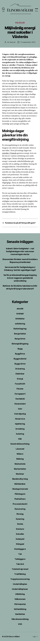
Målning (20, 459)
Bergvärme (20, 339)
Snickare (20, 529)
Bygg (20, 349)
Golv (20, 409)
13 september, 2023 (27, 42)
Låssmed (20, 449)
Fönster (20, 389)
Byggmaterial (20, 359)
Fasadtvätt (20, 384)
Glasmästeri (20, 404)
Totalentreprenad (20, 569)
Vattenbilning (20, 609)
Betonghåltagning (20, 344)
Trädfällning (20, 574)
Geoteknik (20, 399)
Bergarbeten (20, 334)
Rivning (20, 514)
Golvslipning (20, 414)
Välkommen (20, 599)
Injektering (20, 424)
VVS (20, 624)
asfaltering (20, 324)
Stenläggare (20, 549)
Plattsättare (20, 499)
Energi (20, 379)
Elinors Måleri (14, 636)
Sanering (20, 519)
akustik (20, 309)
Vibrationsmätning (20, 619)
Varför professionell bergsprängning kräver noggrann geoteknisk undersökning (20, 278)
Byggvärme (20, 364)
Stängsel (20, 544)
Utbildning (20, 594)
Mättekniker (19, 484)
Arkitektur (20, 319)
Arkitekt (20, 314)
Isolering (20, 434)
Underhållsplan (20, 584)
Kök (20, 439)
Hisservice (20, 419)
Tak (20, 554)
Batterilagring (20, 329)
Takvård (20, 564)
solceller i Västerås (9, 153)
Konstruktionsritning (20, 444)
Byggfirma (20, 354)
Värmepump (20, 604)
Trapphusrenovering (20, 579)
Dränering (20, 369)
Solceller (20, 22)
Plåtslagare (20, 494)
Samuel (12, 42)
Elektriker (20, 374)
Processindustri (20, 504)
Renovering (20, 509)
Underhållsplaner (20, 589)
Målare (20, 454)
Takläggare (20, 559)
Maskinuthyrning (20, 479)
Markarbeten (20, 469)
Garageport (20, 394)
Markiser (20, 474)
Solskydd (20, 539)
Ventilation (20, 614)
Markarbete (20, 464)
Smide (20, 524)
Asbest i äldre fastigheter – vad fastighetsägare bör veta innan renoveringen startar (20, 251)
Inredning (20, 429)
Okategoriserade (20, 489)
